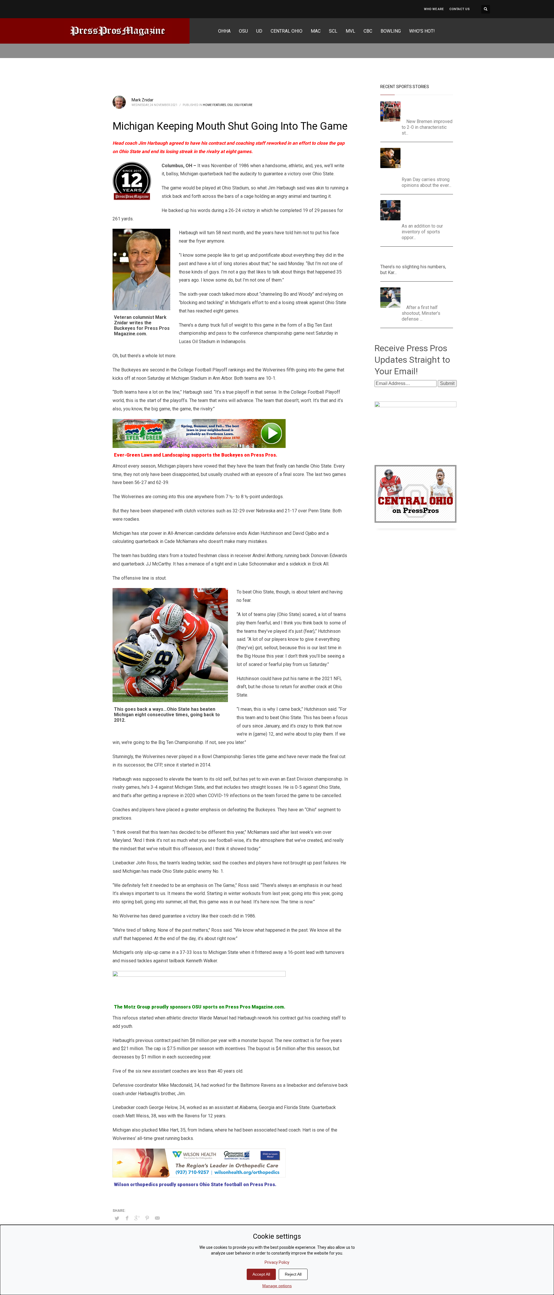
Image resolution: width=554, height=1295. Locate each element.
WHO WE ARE (433, 9)
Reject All (293, 1274)
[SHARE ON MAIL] (157, 1218)
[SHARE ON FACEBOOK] (127, 1218)
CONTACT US (459, 9)
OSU (230, 105)
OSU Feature (243, 105)
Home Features (214, 105)
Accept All (261, 1274)
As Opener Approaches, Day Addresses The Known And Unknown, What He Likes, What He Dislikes (428, 160)
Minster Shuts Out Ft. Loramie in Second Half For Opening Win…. (427, 294)
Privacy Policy (277, 1262)
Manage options (277, 1285)
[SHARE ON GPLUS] (137, 1218)
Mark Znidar (143, 100)
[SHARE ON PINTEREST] (147, 1218)
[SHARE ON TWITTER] (117, 1218)
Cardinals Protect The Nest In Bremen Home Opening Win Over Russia (429, 108)
